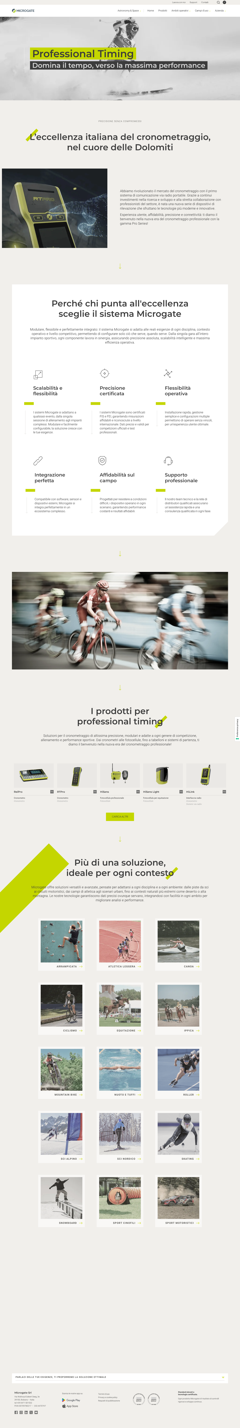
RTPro (61, 791)
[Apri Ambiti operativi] (190, 11)
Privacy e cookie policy (107, 1397)
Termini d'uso (104, 1394)
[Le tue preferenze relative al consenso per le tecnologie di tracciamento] (237, 729)
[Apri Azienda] (225, 11)
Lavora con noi (179, 2)
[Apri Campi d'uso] (210, 11)
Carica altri (120, 816)
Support (193, 2)
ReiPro (18, 791)
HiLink (190, 791)
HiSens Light (151, 791)
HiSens (104, 791)
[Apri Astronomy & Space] (140, 11)
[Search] (218, 2)
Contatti (204, 2)
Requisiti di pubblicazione (109, 1400)
